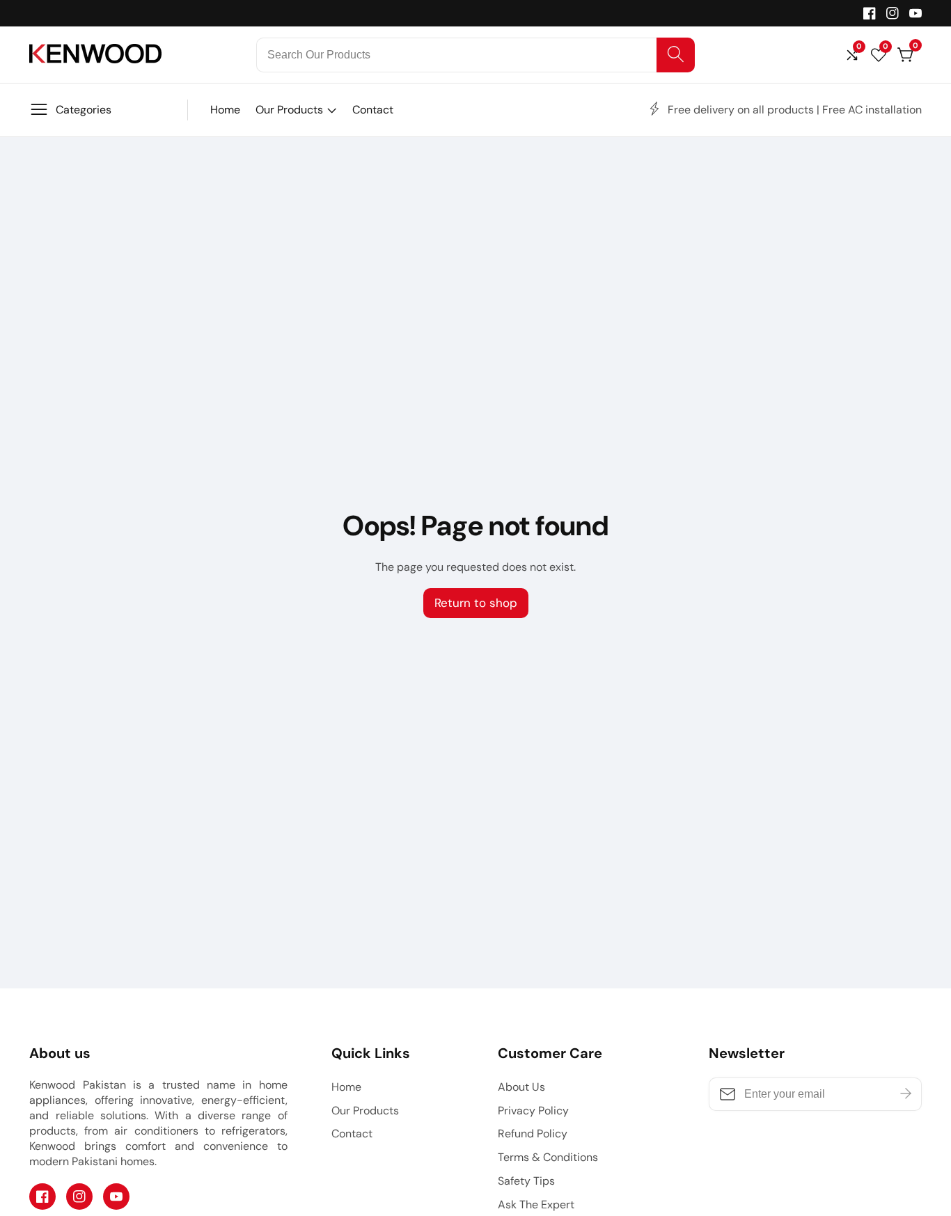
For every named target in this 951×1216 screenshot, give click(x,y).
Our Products (289, 109)
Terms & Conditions (548, 1157)
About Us (521, 1087)
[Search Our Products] (676, 55)
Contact (372, 109)
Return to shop (475, 602)
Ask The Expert (536, 1204)
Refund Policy (532, 1133)
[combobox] (475, 55)
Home (225, 109)
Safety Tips (526, 1181)
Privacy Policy (533, 1110)
